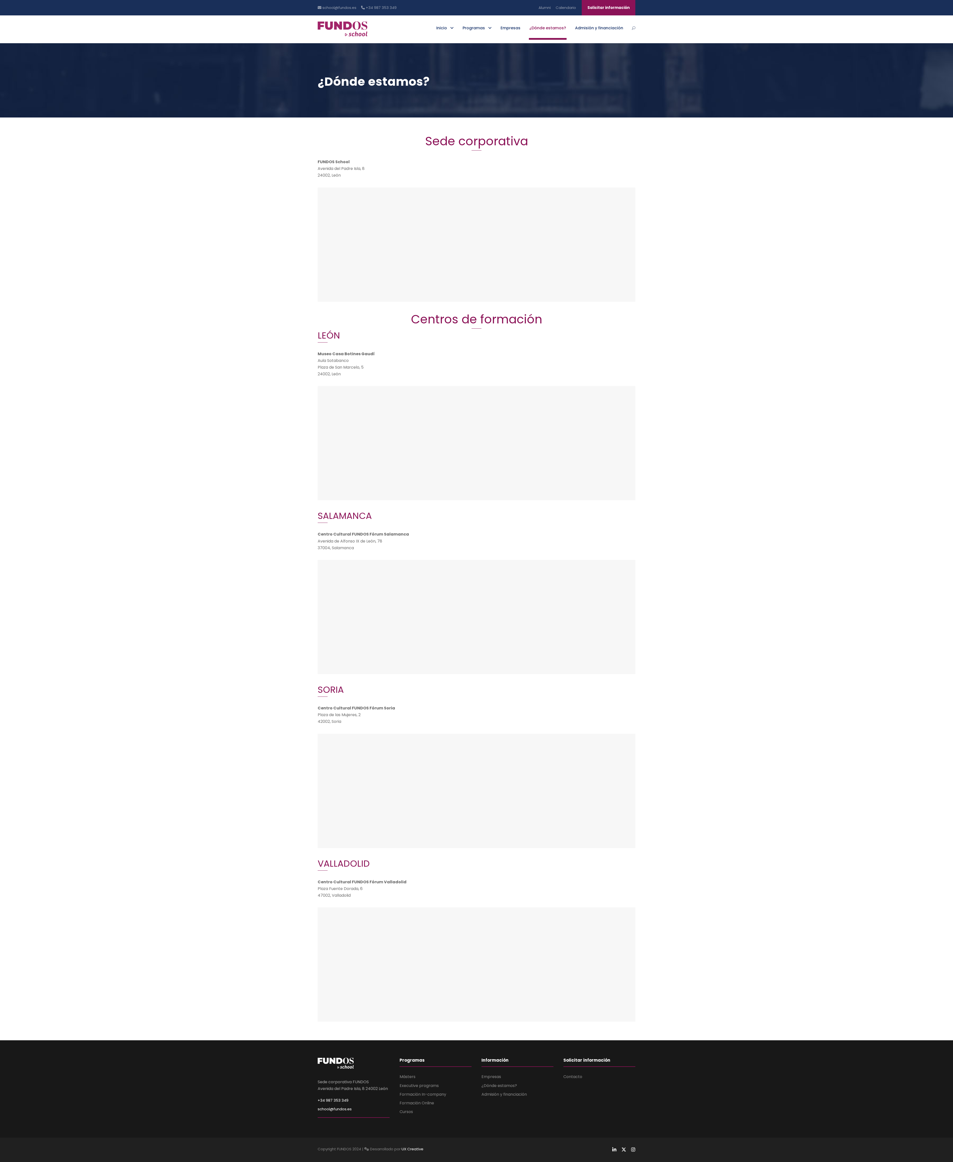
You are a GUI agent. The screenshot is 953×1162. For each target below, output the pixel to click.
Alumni (545, 7)
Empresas (510, 28)
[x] (623, 1149)
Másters (407, 1077)
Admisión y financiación (599, 28)
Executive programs (419, 1085)
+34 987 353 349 (381, 7)
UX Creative (412, 1149)
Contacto (572, 1077)
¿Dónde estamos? (547, 28)
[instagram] (633, 1149)
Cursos (406, 1112)
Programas (474, 28)
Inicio (441, 28)
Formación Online (417, 1103)
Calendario (566, 7)
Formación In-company (423, 1094)
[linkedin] (614, 1149)
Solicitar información (608, 7)
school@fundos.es (338, 7)
